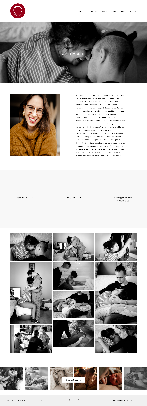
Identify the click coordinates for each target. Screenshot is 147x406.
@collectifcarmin (73, 380)
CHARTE (114, 11)
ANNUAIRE (104, 11)
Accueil (82, 11)
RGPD (133, 400)
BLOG (123, 11)
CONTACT (133, 11)
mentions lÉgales (120, 400)
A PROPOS (93, 11)
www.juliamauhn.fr (73, 197)
